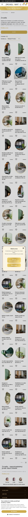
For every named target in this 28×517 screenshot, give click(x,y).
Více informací (14, 508)
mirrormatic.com (14, 260)
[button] (14, 514)
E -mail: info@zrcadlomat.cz (8, 1)
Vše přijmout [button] (14, 511)
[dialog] (14, 508)
